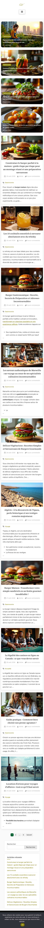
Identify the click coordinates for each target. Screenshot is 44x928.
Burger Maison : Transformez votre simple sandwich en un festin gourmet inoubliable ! (22, 591)
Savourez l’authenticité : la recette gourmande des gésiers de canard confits (22, 126)
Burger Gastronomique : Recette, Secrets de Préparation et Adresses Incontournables (22, 298)
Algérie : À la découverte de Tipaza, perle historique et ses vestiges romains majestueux (22, 513)
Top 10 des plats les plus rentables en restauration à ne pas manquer (21, 98)
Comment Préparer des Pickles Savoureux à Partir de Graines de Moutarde (20, 70)
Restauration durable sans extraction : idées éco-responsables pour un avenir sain (19, 41)
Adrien (21, 176)
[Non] (41, 920)
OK (23, 925)
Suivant (29, 835)
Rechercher (11, 844)
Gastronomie (7, 36)
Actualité (8, 668)
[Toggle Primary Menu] (22, 12)
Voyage (7, 526)
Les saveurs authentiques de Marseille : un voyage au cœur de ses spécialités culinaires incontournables (22, 373)
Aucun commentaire (33, 176)
